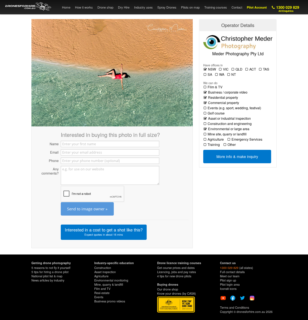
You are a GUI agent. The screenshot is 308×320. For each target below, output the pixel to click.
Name (54, 143)
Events (98, 297)
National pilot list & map (46, 276)
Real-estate (102, 293)
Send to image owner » (87, 208)
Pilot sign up (228, 280)
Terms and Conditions (234, 307)
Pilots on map (190, 7)
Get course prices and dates (176, 268)
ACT (253, 69)
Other (232, 145)
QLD (239, 69)
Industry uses (143, 7)
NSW (212, 69)
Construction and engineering (230, 124)
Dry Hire (123, 7)
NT (234, 74)
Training (214, 145)
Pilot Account (257, 7)
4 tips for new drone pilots (174, 276)
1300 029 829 (287, 9)
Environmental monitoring (111, 280)
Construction (102, 268)
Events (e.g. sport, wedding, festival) (235, 108)
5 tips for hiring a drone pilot (50, 272)
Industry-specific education (114, 263)
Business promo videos (109, 301)
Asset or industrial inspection (230, 118)
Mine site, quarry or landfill (228, 134)
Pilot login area (230, 284)
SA (210, 74)
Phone (54, 160)
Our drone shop (167, 289)
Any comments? (50, 171)
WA (222, 74)
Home (66, 7)
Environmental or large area (229, 129)
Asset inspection (105, 272)
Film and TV (102, 289)
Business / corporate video (228, 92)
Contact (237, 7)
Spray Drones (166, 7)
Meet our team (229, 276)
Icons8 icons (228, 289)
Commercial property (224, 103)
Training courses (215, 7)
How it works (84, 7)
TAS (266, 69)
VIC (226, 69)
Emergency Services (248, 139)
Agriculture (216, 139)
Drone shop (105, 7)
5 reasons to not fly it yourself (50, 268)
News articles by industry (47, 280)
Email (54, 152)
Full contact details (232, 272)
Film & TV (216, 87)
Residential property (224, 97)
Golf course (217, 113)
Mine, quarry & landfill (108, 284)
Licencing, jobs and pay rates (176, 272)
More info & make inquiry (237, 156)
